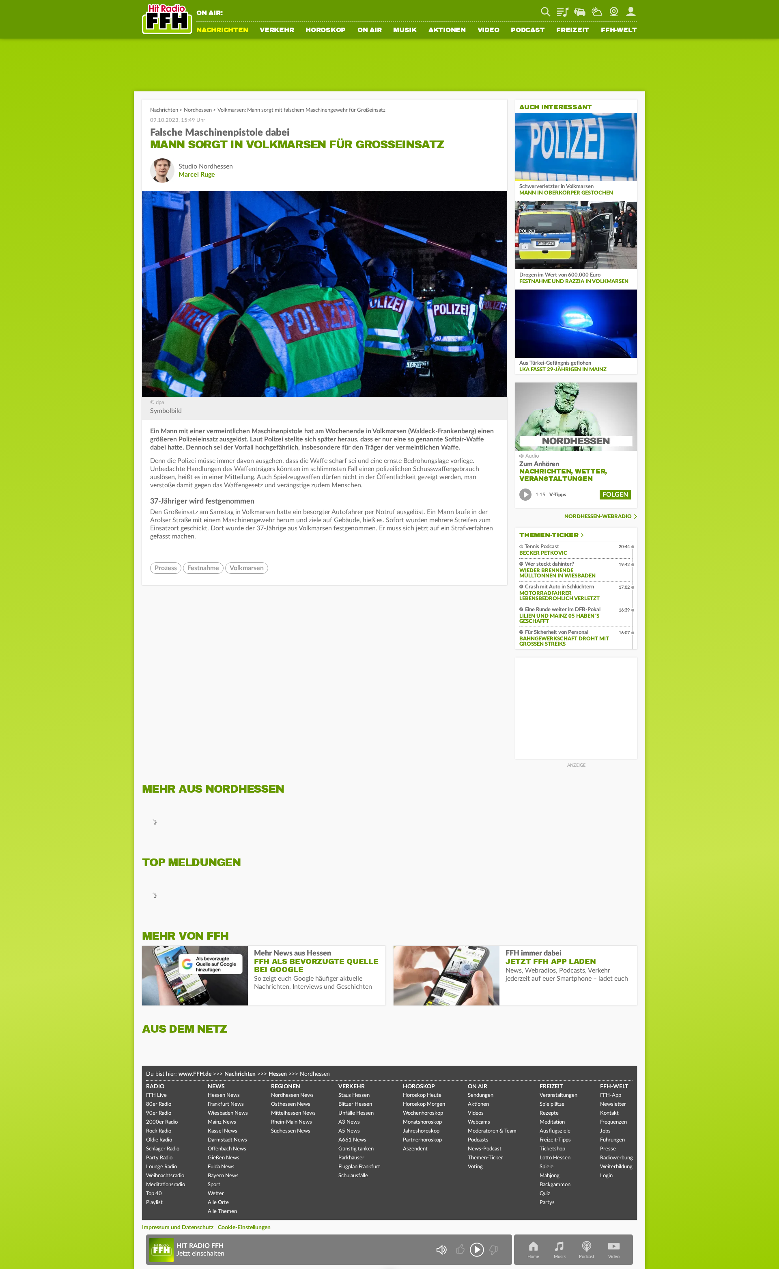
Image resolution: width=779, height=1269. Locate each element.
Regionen (285, 1087)
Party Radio (159, 1158)
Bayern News (223, 1175)
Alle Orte (218, 1202)
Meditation (552, 1122)
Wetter (597, 9)
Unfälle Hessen (356, 1113)
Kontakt (609, 1113)
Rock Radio (158, 1131)
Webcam (614, 9)
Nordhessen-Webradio (598, 516)
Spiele (546, 1167)
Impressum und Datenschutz (177, 1227)
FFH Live (156, 1095)
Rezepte (549, 1113)
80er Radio (158, 1104)
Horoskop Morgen (424, 1104)
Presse (608, 1149)
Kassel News (222, 1131)
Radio (155, 1087)
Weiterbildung (616, 1167)
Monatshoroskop (422, 1122)
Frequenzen (613, 1122)
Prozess (166, 568)
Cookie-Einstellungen (244, 1227)
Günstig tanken (356, 1149)
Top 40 (154, 1193)
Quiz (545, 1193)
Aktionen (447, 30)
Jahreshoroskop (421, 1131)
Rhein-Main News (291, 1122)
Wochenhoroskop (423, 1113)
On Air (369, 30)
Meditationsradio (165, 1184)
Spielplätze (552, 1104)
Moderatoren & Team (492, 1131)
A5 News (349, 1131)
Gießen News (223, 1158)
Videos (476, 1113)
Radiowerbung (616, 1158)
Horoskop (326, 30)
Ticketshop (552, 1149)
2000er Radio (162, 1122)
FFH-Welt (619, 30)
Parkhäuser (351, 1158)
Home (533, 1256)
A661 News (352, 1140)
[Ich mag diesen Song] (461, 1250)
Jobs (605, 1131)
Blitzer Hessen (355, 1104)
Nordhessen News (292, 1095)
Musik (405, 30)
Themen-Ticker (549, 535)
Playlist (563, 9)
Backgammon (555, 1184)
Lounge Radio (161, 1167)
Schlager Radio (162, 1149)
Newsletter (613, 1104)
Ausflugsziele (555, 1131)
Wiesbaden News (228, 1113)
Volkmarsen (247, 568)
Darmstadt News (227, 1140)
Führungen (612, 1140)
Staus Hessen (354, 1095)
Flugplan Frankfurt (359, 1167)
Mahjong (550, 1175)
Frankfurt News (226, 1104)
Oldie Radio (159, 1140)
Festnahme (203, 568)
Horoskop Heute (422, 1095)
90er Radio (158, 1113)
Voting (475, 1167)
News (216, 1087)
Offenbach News (227, 1149)
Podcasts (478, 1140)
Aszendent (415, 1149)
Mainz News (222, 1122)
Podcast (527, 30)
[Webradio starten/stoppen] (477, 1250)
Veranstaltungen (558, 1095)
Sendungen (480, 1095)
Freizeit (572, 30)
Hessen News (224, 1095)
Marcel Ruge (197, 174)
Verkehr (277, 30)
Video (488, 30)
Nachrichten (222, 30)
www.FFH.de (195, 1074)
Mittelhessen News (293, 1113)
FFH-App (610, 1095)
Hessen (278, 1074)
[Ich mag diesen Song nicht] (493, 1250)
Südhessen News (290, 1131)
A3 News (349, 1122)
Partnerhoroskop (422, 1140)
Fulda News (221, 1167)
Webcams (479, 1122)
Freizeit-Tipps (555, 1140)
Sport (214, 1184)
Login (606, 1175)
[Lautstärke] (441, 1250)
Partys (547, 1202)
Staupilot (580, 9)
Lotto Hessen (555, 1158)
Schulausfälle (353, 1175)
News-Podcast (484, 1149)
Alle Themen (222, 1211)
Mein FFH (631, 9)
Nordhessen (198, 110)
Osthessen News (290, 1104)
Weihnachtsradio (165, 1175)
